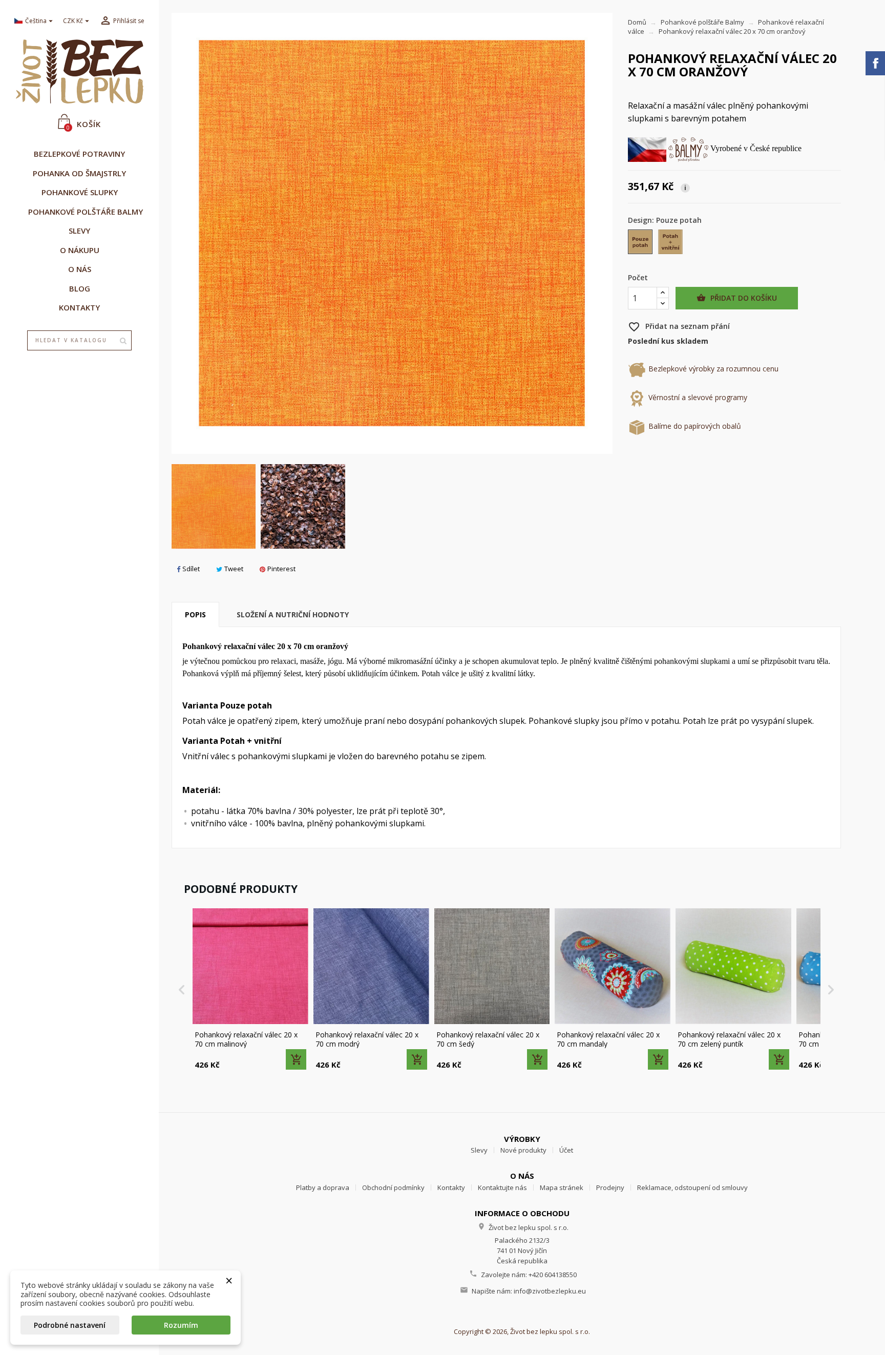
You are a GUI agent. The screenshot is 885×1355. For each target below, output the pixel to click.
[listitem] (250, 990)
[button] (182, 990)
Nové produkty (523, 1150)
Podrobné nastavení (70, 1325)
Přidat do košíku (737, 298)
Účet (566, 1150)
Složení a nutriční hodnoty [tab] (293, 614)
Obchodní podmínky (393, 1187)
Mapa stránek (561, 1187)
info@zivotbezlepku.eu (550, 1291)
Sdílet (191, 568)
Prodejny (610, 1187)
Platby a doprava (322, 1187)
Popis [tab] (195, 614)
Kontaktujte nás (502, 1187)
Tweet (233, 568)
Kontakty (451, 1187)
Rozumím (181, 1325)
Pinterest (281, 568)
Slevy (479, 1150)
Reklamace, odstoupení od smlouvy (692, 1187)
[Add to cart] (296, 1059)
